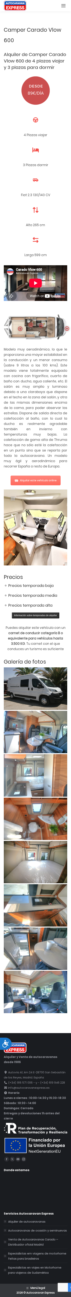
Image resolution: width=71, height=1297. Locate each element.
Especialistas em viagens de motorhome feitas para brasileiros (37, 1256)
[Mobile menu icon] (63, 5)
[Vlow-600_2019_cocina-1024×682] (35, 905)
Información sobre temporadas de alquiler (35, 615)
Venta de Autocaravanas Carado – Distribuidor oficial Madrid (33, 1241)
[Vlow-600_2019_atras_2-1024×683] (35, 732)
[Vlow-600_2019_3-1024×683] (35, 688)
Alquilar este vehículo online (38, 480)
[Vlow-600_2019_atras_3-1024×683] (35, 775)
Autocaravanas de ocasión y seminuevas (37, 1230)
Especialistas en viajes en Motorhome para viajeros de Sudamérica (34, 1270)
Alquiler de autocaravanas (26, 1222)
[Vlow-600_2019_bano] (35, 819)
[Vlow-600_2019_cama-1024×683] (35, 862)
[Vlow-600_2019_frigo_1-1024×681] (35, 949)
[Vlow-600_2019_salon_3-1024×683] (35, 992)
